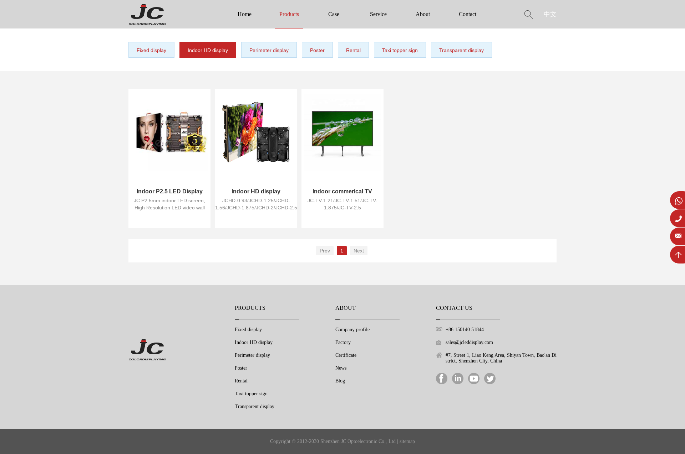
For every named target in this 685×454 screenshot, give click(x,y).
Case (333, 14)
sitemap (407, 441)
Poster (317, 50)
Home (245, 14)
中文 (550, 14)
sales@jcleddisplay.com (469, 342)
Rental (353, 50)
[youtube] (474, 378)
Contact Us (454, 308)
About (423, 14)
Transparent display (461, 50)
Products (289, 14)
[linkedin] (457, 378)
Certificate (345, 355)
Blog (340, 380)
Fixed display (151, 50)
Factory (343, 342)
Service (378, 14)
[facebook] (441, 378)
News (340, 368)
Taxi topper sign (400, 50)
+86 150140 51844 (465, 329)
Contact (467, 14)
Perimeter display (269, 50)
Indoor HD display (208, 50)
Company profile (352, 329)
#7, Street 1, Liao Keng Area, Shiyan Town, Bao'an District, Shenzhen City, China (501, 358)
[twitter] (490, 378)
